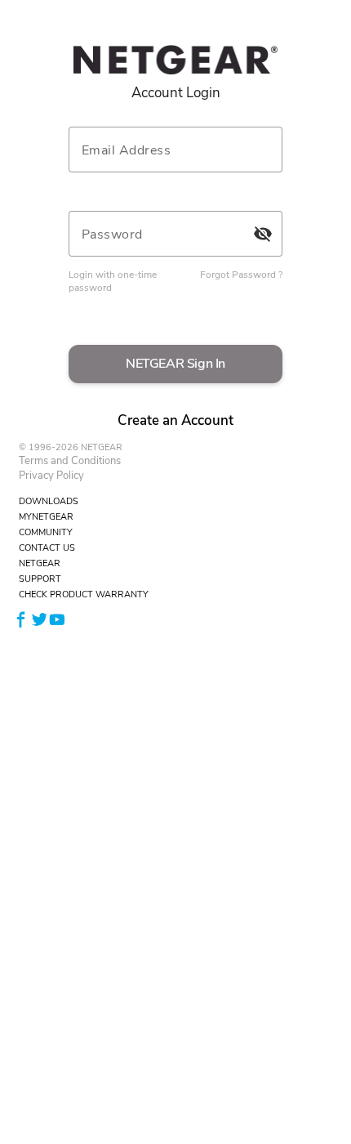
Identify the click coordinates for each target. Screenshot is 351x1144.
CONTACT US (47, 548)
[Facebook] (21, 619)
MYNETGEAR (46, 517)
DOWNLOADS (48, 501)
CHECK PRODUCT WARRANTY (84, 594)
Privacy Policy (51, 475)
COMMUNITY (46, 532)
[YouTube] (57, 619)
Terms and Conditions (70, 461)
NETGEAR (39, 563)
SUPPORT (40, 579)
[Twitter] (39, 619)
